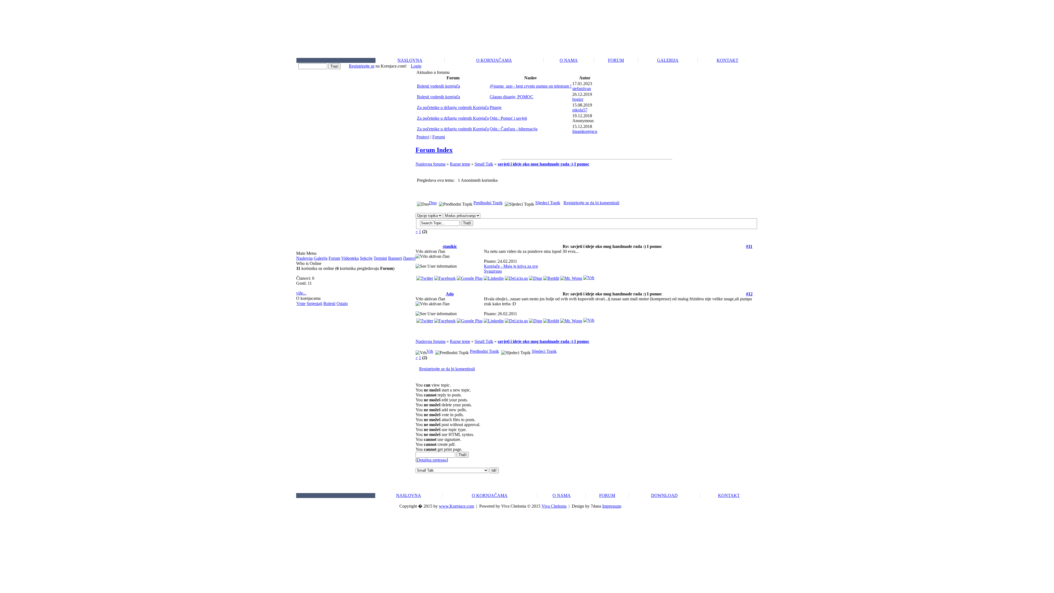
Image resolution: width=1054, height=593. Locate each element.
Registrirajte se (361, 66)
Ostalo (342, 303)
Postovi (422, 137)
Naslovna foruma (430, 164)
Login (416, 66)
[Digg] (535, 277)
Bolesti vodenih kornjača (438, 86)
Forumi (438, 137)
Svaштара (493, 271)
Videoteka (350, 258)
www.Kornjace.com (456, 506)
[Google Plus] (470, 277)
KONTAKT (727, 60)
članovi (409, 258)
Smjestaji (314, 303)
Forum (334, 258)
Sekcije (366, 258)
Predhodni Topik (488, 202)
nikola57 (579, 110)
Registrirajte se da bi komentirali (591, 202)
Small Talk (484, 164)
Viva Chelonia (554, 506)
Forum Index (434, 149)
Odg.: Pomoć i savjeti (508, 118)
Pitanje (495, 107)
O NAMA (569, 60)
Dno (433, 202)
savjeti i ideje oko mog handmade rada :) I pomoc (543, 164)
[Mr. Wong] (571, 277)
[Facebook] (445, 277)
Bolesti (329, 303)
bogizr (577, 99)
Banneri (395, 258)
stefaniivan (581, 88)
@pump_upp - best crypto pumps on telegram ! (530, 86)
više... (301, 293)
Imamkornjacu (584, 131)
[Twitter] (424, 277)
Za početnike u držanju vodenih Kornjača (453, 107)
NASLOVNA (409, 60)
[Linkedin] (494, 277)
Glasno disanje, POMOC (511, 96)
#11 (749, 246)
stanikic (450, 246)
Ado (450, 294)
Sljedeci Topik (547, 202)
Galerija (320, 258)
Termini (380, 258)
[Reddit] (551, 277)
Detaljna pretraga (432, 460)
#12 (749, 294)
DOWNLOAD (664, 495)
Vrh (430, 351)
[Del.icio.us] (516, 277)
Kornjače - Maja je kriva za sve (511, 266)
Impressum (611, 506)
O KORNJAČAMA (494, 60)
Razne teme (460, 164)
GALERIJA (668, 60)
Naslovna (304, 258)
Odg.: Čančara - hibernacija (513, 129)
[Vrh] (588, 276)
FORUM (616, 60)
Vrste (300, 303)
